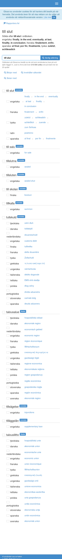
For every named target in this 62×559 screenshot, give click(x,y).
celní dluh (29, 222)
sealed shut (30, 180)
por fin (38, 138)
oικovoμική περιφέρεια (36, 352)
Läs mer (47, 17)
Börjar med (11, 72)
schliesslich (40, 117)
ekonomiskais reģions (34, 369)
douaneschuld (31, 234)
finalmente (51, 138)
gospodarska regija (33, 386)
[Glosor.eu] (7, 3)
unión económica (32, 515)
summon (28, 209)
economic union (32, 458)
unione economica (33, 486)
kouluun (28, 194)
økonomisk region (33, 323)
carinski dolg (30, 297)
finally (27, 96)
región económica (33, 392)
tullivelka (28, 246)
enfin (41, 111)
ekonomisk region (33, 398)
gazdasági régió (32, 357)
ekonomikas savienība (35, 491)
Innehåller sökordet (32, 72)
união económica (32, 503)
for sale (28, 152)
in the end (39, 96)
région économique (33, 341)
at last (28, 101)
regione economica (33, 363)
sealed (28, 166)
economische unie (33, 452)
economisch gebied (33, 329)
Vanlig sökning (51, 57)
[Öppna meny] (56, 3)
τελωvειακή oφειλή (35, 263)
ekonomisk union (32, 521)
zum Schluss (30, 127)
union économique (33, 463)
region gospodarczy (34, 374)
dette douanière (32, 252)
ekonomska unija (32, 509)
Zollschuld (29, 257)
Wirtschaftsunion (32, 469)
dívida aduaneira (32, 291)
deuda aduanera (32, 303)
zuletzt (27, 117)
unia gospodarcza (33, 497)
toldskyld (28, 228)
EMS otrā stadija (32, 280)
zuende (42, 122)
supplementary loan (34, 426)
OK (54, 17)
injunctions (29, 412)
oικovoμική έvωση (33, 475)
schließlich (29, 122)
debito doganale (32, 274)
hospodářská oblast (33, 317)
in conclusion (30, 106)
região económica (33, 380)
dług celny (29, 285)
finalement (29, 111)
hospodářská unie (33, 440)
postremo (29, 132)
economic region (32, 335)
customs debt (31, 240)
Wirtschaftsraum (32, 346)
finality (39, 101)
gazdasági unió (31, 480)
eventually (53, 96)
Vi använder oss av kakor (12, 556)
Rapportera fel (12, 23)
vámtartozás (30, 268)
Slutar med (11, 78)
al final (27, 138)
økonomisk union (32, 446)
